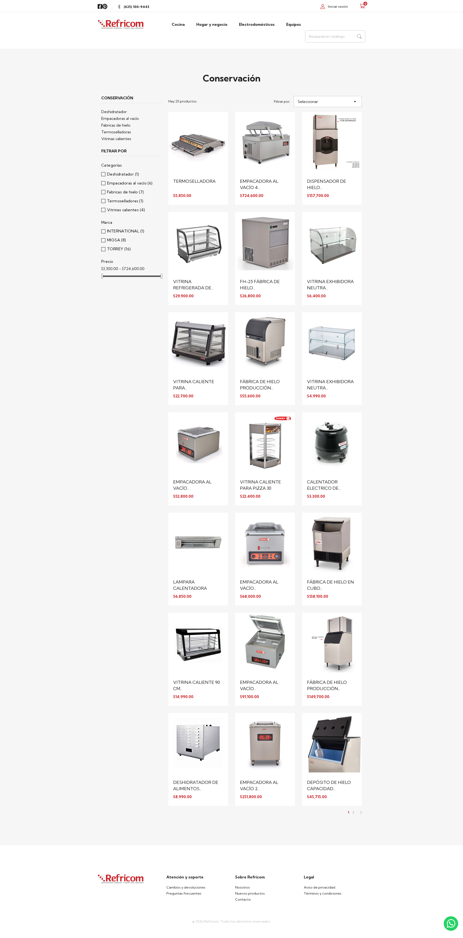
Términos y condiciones (322, 893)
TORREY (119, 248)
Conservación (117, 98)
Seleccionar (328, 101)
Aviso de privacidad (319, 887)
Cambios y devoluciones (185, 887)
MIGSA (116, 240)
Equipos (293, 24)
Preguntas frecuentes (183, 893)
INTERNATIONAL (125, 231)
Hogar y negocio (211, 24)
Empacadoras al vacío (120, 118)
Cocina (178, 24)
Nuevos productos (250, 893)
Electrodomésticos (257, 24)
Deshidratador (114, 111)
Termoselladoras (116, 131)
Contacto (243, 899)
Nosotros (242, 887)
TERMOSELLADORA (194, 181)
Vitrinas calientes (116, 138)
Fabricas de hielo (115, 125)
